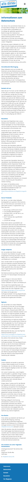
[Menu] (24, 4)
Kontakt (5, 472)
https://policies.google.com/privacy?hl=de (13, 290)
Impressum (6, 466)
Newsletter (6, 476)
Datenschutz (7, 469)
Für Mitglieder (7, 479)
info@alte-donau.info (7, 427)
